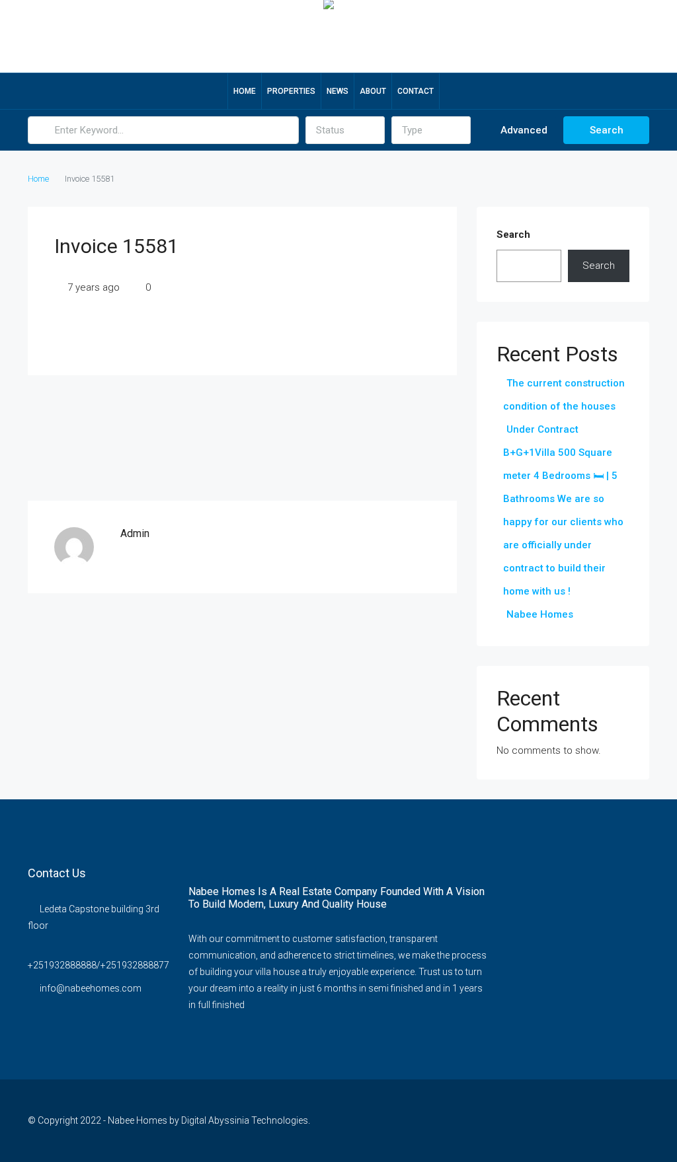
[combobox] (345, 130)
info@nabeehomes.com (90, 988)
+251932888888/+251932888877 (98, 965)
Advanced (522, 130)
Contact (415, 91)
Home (244, 91)
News (337, 91)
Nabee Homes (539, 614)
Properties (291, 91)
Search (606, 130)
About (373, 91)
